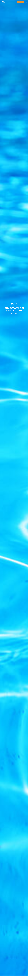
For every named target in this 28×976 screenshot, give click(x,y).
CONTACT (21, 2)
